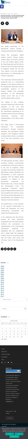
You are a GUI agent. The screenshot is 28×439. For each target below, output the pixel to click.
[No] (22, 433)
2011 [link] (2, 296)
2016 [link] (2, 286)
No (19, 433)
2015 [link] (2, 288)
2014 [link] (2, 290)
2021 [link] (2, 276)
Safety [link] (3, 348)
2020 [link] (2, 278)
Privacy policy (14, 436)
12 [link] (14, 331)
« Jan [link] (2, 339)
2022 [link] (2, 274)
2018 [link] (2, 282)
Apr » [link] (5, 339)
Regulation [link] (4, 351)
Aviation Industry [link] (5, 354)
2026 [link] (2, 266)
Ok (9, 433)
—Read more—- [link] (10, 401)
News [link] (15, 13)
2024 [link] (2, 270)
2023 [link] (2, 272)
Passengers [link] (4, 356)
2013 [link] (2, 292)
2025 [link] (2, 268)
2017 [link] (2, 284)
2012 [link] (2, 294)
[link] (2, 6)
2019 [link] (2, 280)
